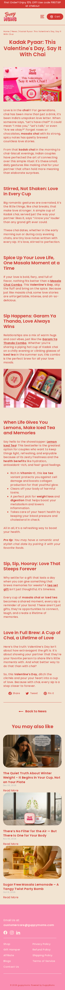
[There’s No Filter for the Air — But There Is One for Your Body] (32, 808)
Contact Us (11, 966)
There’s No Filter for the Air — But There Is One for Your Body (30, 833)
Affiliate (8, 955)
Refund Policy (42, 949)
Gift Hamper (11, 949)
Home (6, 31)
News (14, 31)
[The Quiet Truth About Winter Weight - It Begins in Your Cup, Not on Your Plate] (32, 751)
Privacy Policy (42, 944)
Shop (6, 944)
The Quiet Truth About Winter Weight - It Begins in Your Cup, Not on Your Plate (31, 777)
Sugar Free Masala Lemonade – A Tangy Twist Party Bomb (31, 886)
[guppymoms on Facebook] (5, 932)
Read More (11, 790)
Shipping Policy (43, 955)
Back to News (35, 711)
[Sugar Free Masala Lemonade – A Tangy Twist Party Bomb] (32, 862)
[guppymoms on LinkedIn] (18, 932)
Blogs (7, 961)
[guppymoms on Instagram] (12, 932)
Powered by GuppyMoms (43, 985)
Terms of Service (44, 961)
